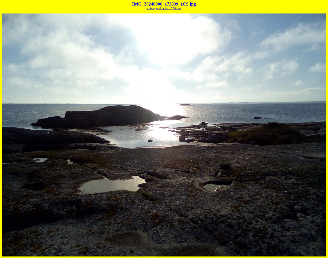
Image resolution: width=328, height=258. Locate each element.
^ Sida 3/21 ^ (164, 8)
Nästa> (177, 8)
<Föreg (151, 8)
